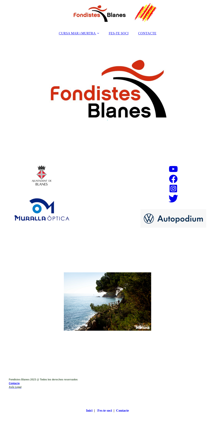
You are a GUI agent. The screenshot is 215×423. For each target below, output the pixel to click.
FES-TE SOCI (118, 33)
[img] (107, 13)
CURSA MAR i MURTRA (77, 33)
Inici (89, 410)
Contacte (14, 383)
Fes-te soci (104, 410)
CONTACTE (147, 33)
